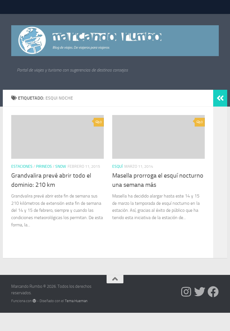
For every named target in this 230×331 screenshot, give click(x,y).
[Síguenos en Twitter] (199, 291)
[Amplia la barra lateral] (220, 98)
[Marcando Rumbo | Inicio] (115, 40)
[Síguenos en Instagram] (186, 291)
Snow (60, 166)
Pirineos (44, 166)
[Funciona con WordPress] (34, 301)
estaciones (22, 166)
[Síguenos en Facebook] (213, 291)
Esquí (117, 166)
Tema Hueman (76, 301)
